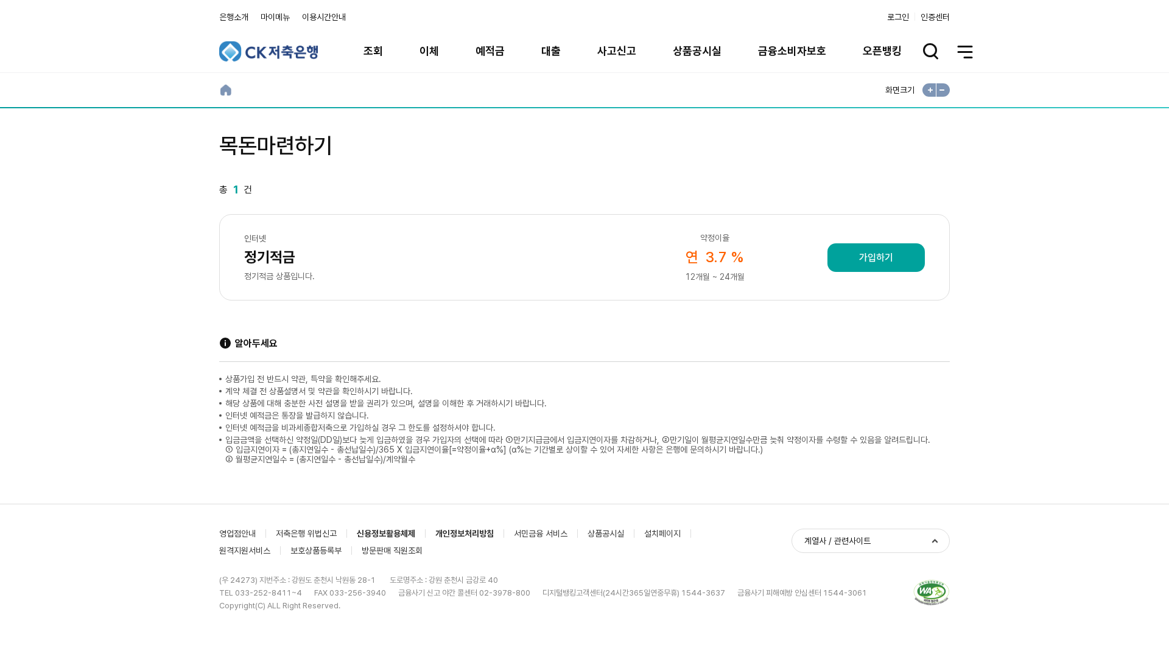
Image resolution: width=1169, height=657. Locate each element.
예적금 (490, 50)
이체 (429, 50)
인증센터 (935, 17)
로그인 (898, 17)
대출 (551, 50)
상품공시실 (697, 50)
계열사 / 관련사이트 (837, 541)
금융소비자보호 (792, 50)
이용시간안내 (324, 17)
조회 (373, 50)
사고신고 (616, 50)
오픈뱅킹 (882, 50)
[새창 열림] (931, 592)
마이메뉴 (275, 17)
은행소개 (233, 17)
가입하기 (876, 257)
